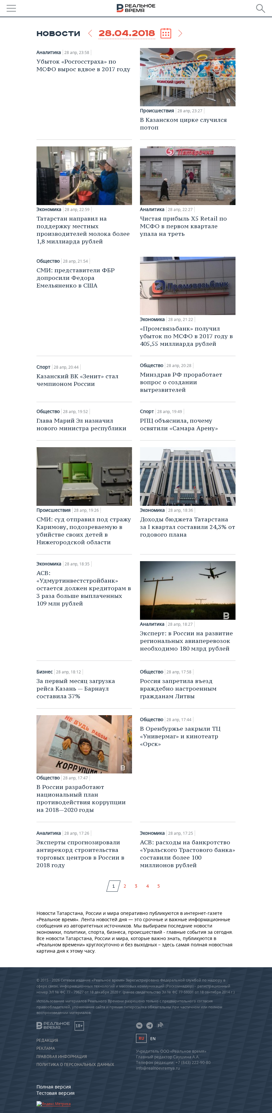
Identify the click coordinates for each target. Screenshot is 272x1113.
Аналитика (48, 52)
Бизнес (44, 671)
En (153, 1038)
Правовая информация (61, 1056)
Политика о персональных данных (75, 1064)
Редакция (47, 1040)
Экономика (48, 209)
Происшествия (157, 110)
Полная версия (53, 1087)
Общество (48, 261)
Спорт (43, 367)
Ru (141, 1038)
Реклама (45, 1048)
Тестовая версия (55, 1093)
